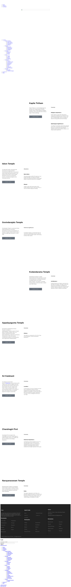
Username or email (3, 541)
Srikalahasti (7, 383)
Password (2, 543)
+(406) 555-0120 (3, 585)
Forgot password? (3, 545)
